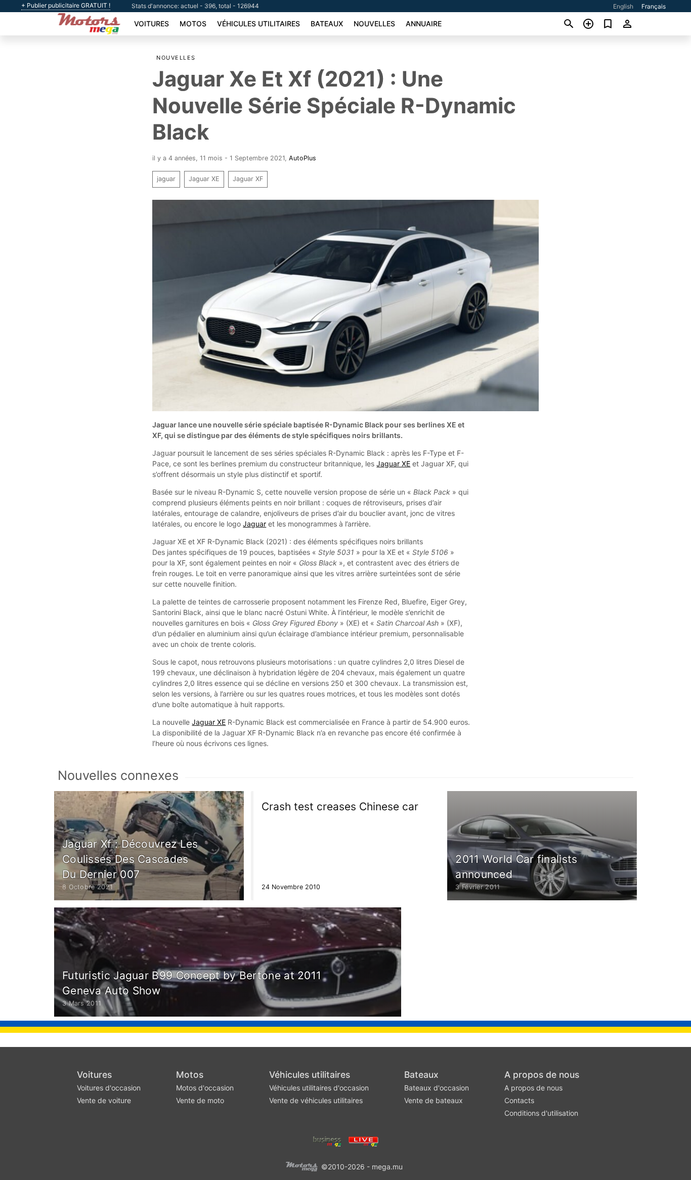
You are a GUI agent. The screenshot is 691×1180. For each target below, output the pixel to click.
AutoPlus (302, 158)
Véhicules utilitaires (258, 23)
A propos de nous (541, 1074)
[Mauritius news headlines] (363, 1140)
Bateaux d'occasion (436, 1087)
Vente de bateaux (433, 1100)
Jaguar (254, 523)
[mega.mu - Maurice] (301, 1165)
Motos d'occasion (205, 1087)
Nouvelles (374, 23)
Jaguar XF (248, 179)
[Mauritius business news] (327, 1140)
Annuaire (424, 23)
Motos (193, 23)
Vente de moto (200, 1100)
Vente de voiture (104, 1100)
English (623, 6)
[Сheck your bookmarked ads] (608, 24)
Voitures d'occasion (109, 1087)
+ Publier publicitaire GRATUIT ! (65, 5)
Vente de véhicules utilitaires (316, 1100)
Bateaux (327, 23)
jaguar (166, 179)
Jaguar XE (204, 179)
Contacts (519, 1100)
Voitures (151, 23)
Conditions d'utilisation (541, 1113)
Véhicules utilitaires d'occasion (319, 1087)
